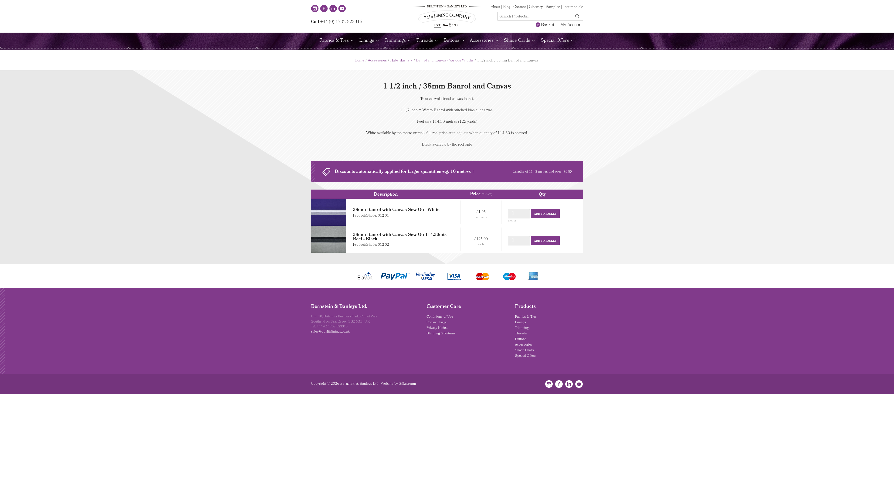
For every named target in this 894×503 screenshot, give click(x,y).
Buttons (451, 41)
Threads (424, 41)
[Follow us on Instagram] (315, 9)
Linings (366, 41)
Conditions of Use (440, 317)
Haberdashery (401, 61)
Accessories (482, 41)
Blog (506, 7)
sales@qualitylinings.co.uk (330, 332)
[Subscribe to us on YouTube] (342, 9)
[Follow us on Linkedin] (333, 9)
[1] (577, 17)
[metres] (519, 213)
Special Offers (555, 41)
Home (359, 61)
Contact (519, 7)
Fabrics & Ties (334, 41)
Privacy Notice (437, 328)
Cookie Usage (437, 322)
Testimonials (573, 7)
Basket (545, 25)
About (495, 7)
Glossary (536, 7)
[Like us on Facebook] (324, 9)
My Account (571, 25)
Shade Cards (517, 41)
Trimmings (395, 41)
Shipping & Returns (441, 333)
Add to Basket (545, 214)
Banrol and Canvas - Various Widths (445, 61)
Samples (553, 7)
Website (387, 384)
